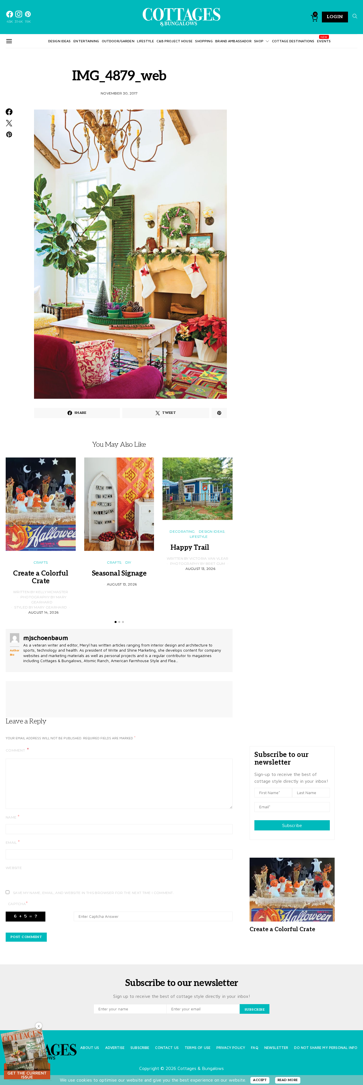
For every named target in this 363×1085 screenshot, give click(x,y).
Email (13, 842)
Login (335, 17)
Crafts (40, 562)
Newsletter (276, 1048)
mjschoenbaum (45, 637)
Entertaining (86, 41)
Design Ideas (59, 41)
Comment (16, 750)
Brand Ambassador (233, 41)
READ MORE (288, 1080)
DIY (128, 562)
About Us (89, 1048)
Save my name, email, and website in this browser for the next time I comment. (93, 893)
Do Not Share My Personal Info (325, 1048)
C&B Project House (175, 41)
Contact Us (167, 1048)
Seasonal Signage (119, 573)
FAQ (254, 1048)
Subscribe (292, 825)
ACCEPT (260, 1080)
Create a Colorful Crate (40, 577)
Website (14, 868)
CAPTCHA (18, 903)
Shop (258, 41)
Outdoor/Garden (118, 41)
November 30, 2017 (119, 93)
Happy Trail (197, 547)
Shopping (203, 41)
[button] (115, 622)
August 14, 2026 (43, 612)
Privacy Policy (230, 1048)
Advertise (114, 1048)
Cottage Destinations (293, 41)
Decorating (182, 531)
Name (13, 817)
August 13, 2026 (122, 584)
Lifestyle (145, 41)
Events (324, 41)
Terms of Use (197, 1048)
